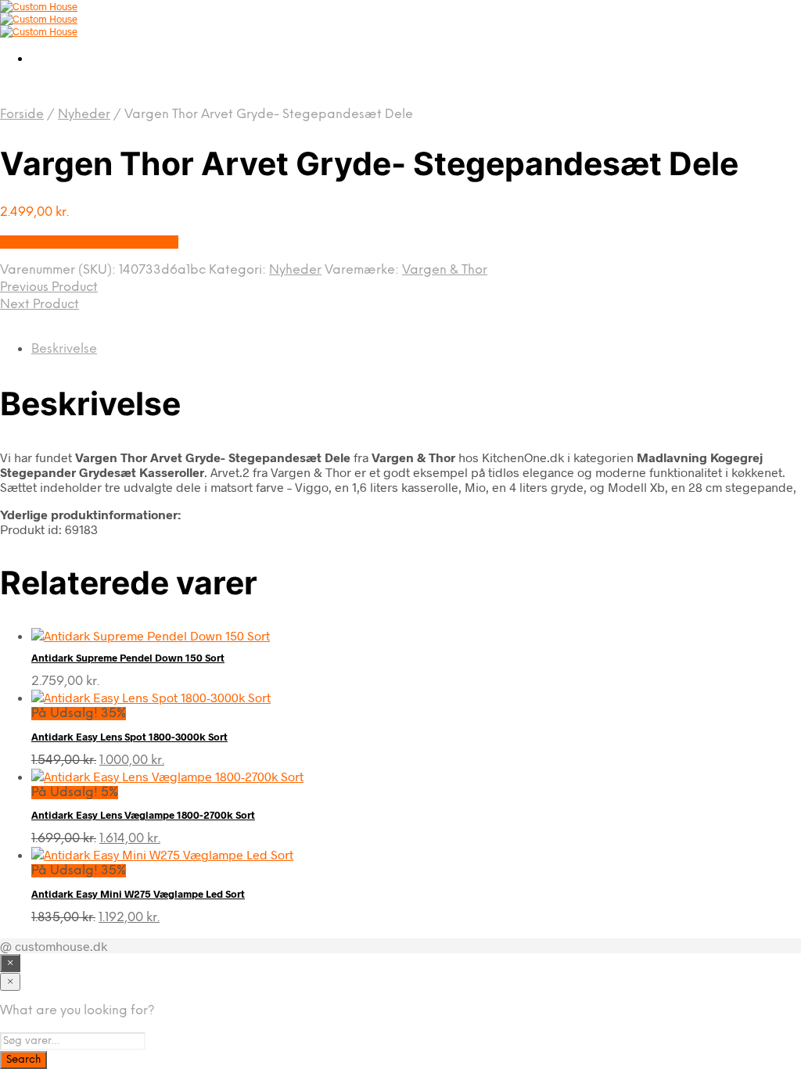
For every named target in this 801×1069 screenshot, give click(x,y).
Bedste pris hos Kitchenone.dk (89, 242)
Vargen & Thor (444, 270)
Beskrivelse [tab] (64, 349)
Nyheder (84, 114)
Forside (22, 114)
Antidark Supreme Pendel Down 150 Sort (127, 657)
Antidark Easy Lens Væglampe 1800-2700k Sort (143, 815)
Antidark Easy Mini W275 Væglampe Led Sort (138, 894)
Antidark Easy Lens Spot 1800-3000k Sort (129, 736)
